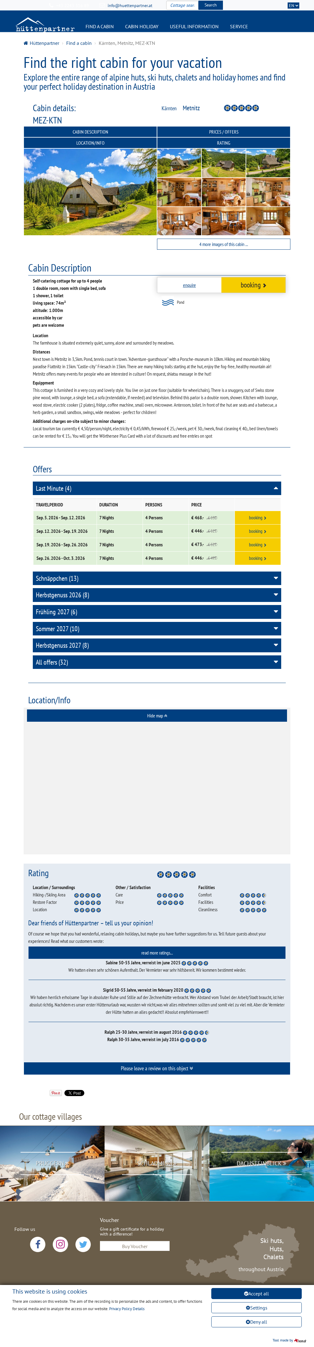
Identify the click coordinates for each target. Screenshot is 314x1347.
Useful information (194, 26)
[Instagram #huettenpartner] (60, 1244)
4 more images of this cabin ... (223, 244)
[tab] (157, 715)
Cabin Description (90, 132)
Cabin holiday (142, 26)
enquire (189, 285)
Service (239, 26)
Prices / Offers (224, 132)
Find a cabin (100, 26)
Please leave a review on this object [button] (155, 1068)
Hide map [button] (155, 716)
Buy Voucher (134, 1246)
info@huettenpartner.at (130, 5)
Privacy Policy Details (126, 1308)
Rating (223, 143)
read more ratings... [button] (157, 953)
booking (251, 285)
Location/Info (90, 143)
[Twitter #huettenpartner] (83, 1244)
